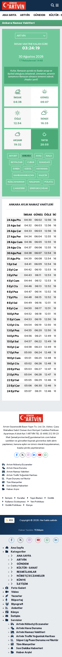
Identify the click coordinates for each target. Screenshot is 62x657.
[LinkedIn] (34, 455)
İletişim (8, 498)
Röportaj (17, 600)
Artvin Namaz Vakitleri (18, 472)
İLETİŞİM (22, 584)
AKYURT (13, 156)
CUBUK (30, 162)
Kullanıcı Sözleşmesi (15, 501)
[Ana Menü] (57, 5)
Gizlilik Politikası (13, 505)
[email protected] (20, 437)
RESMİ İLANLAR (26, 572)
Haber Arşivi (13, 489)
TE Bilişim (38, 530)
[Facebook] (16, 455)
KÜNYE (21, 580)
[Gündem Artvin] (14, 6)
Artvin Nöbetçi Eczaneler (19, 464)
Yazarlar (16, 596)
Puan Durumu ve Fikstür (18, 478)
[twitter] (20, 540)
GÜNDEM (39, 15)
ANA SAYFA (9, 15)
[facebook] (11, 540)
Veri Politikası (37, 501)
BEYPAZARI (16, 162)
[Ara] (52, 5)
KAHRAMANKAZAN (24, 175)
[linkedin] (56, 540)
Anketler (17, 608)
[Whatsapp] (45, 455)
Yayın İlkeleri (36, 498)
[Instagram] (28, 455)
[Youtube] (39, 455)
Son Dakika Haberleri (17, 486)
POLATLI (49, 182)
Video (15, 592)
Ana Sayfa (17, 547)
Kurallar (21, 498)
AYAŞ (38, 156)
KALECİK (43, 175)
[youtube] (38, 540)
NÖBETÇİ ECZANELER (30, 575)
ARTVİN (25, 15)
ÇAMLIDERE (19, 188)
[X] (22, 455)
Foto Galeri (18, 588)
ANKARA (26, 156)
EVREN (16, 169)
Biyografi (17, 604)
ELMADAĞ (44, 162)
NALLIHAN (34, 182)
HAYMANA (42, 169)
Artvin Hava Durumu (17, 468)
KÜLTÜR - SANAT (27, 567)
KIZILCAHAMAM (16, 182)
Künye (29, 505)
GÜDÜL (27, 169)
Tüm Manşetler (14, 482)
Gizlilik (51, 498)
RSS (11, 520)
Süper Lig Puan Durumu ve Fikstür (37, 640)
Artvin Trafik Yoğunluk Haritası (22, 475)
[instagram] (29, 540)
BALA (49, 156)
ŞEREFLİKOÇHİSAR (39, 188)
